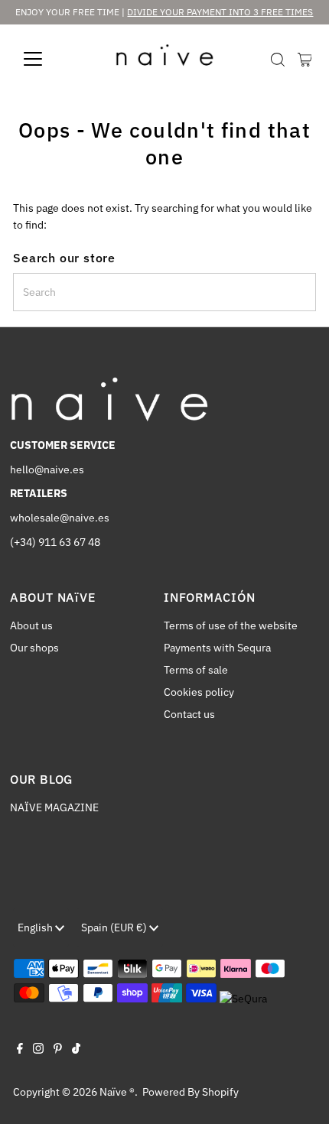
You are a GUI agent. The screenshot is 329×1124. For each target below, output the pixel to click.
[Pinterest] (58, 1049)
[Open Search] (277, 59)
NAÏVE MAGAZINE (54, 807)
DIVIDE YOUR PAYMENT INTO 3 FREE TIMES (220, 12)
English (36, 927)
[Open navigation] (49, 59)
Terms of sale (196, 670)
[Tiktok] (76, 1049)
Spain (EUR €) (115, 927)
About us (31, 625)
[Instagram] (38, 1049)
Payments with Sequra (217, 648)
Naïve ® (117, 1092)
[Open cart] (305, 59)
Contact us (189, 714)
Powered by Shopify (190, 1092)
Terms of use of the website (231, 625)
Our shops (34, 648)
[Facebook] (20, 1049)
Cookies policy (199, 692)
